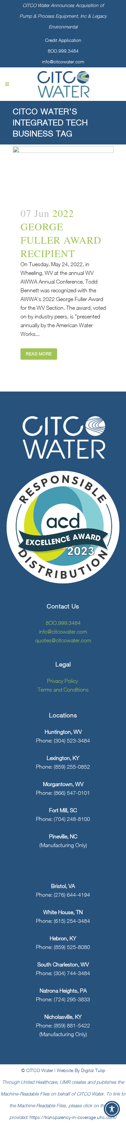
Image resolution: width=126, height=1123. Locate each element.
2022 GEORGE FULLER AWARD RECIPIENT (60, 233)
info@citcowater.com (63, 61)
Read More (39, 353)
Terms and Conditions (63, 690)
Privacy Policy (63, 681)
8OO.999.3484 (63, 51)
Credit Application (63, 40)
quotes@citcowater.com (63, 640)
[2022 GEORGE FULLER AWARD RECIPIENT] (63, 172)
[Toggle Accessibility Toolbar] (111, 1109)
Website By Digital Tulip (81, 1070)
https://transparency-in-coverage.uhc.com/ (73, 1117)
